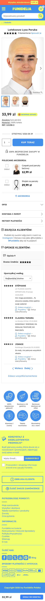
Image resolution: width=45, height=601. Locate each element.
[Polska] (4, 558)
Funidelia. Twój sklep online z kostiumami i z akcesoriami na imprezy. (22, 8)
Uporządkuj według (13, 273)
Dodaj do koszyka (32, 597)
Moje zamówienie (10, 505)
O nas (5, 542)
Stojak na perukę (30, 181)
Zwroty (5, 513)
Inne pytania (8, 516)
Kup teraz (27, 142)
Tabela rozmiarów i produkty (15, 510)
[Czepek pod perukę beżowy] (16, 169)
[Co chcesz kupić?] (4, 9)
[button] (40, 68)
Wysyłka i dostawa (11, 508)
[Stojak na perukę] (16, 185)
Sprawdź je (36, 33)
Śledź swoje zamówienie (24, 488)
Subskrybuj (32, 458)
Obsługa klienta (24, 479)
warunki (20, 467)
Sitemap (6, 539)
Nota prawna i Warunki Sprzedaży (18, 531)
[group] (5, 101)
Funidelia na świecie (11, 528)
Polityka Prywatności (12, 533)
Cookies (6, 536)
